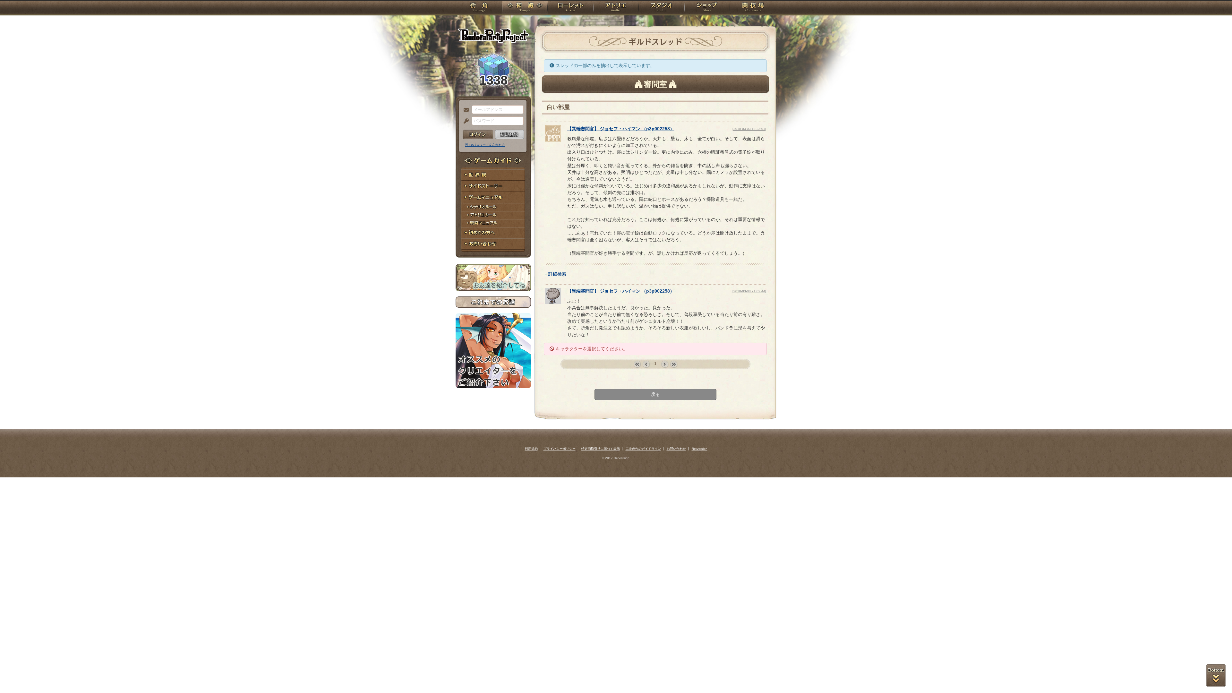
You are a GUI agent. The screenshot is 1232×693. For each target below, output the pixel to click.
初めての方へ (493, 232)
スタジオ (661, 8)
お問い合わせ (493, 244)
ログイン (478, 134)
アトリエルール (493, 215)
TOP (479, 8)
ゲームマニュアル (493, 197)
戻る (655, 394)
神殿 (525, 8)
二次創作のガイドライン (643, 448)
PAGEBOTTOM (1216, 675)
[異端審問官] (553, 139)
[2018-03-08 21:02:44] (749, 291)
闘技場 (753, 8)
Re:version (699, 448)
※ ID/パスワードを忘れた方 (485, 145)
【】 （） (620, 128)
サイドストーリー (493, 186)
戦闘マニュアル (493, 223)
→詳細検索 (555, 274)
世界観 (493, 175)
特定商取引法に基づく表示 (600, 448)
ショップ (707, 8)
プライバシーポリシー (559, 448)
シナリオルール (493, 207)
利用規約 (531, 448)
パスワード (464, 121)
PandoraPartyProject (493, 35)
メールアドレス (464, 110)
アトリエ (616, 8)
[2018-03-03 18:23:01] (749, 129)
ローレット (570, 8)
